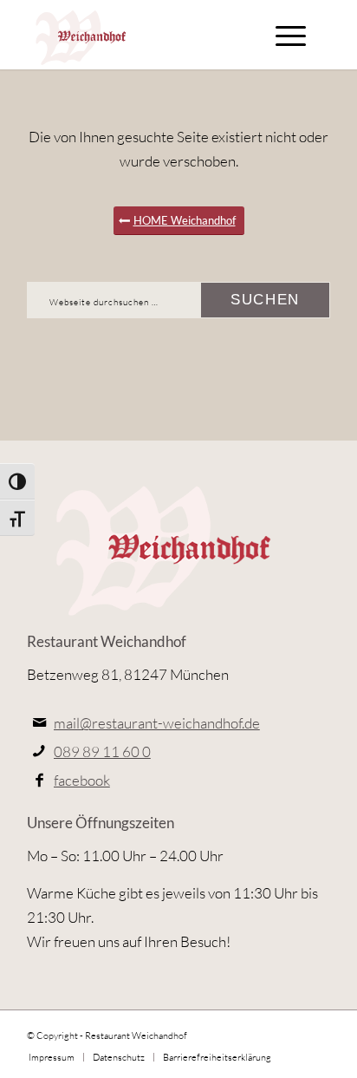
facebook (82, 780)
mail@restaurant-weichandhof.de (157, 723)
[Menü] (290, 34)
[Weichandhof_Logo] (148, 34)
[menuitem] (290, 34)
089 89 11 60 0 (102, 751)
